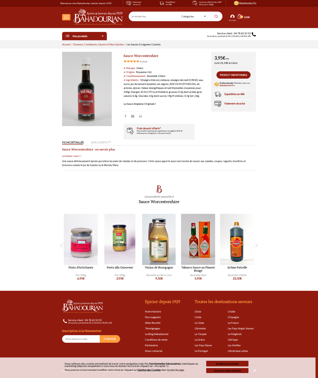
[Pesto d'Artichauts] (81, 239)
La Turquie (201, 333)
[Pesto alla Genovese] (120, 239)
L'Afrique (233, 339)
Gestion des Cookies (149, 370)
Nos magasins (153, 317)
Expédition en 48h (234, 93)
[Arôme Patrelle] (237, 239)
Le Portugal (201, 350)
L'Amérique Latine (238, 350)
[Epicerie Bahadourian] (98, 17)
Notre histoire (153, 311)
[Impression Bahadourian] (140, 116)
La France (233, 322)
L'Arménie (200, 328)
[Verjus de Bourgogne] (159, 239)
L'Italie (231, 311)
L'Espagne (233, 317)
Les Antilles (234, 345)
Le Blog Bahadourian (156, 333)
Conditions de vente (156, 339)
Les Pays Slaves (203, 345)
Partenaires (151, 345)
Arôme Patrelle (237, 267)
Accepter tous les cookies (227, 363)
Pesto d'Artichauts (81, 267)
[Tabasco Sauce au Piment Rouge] (198, 239)
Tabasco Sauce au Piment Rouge (198, 269)
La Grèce (200, 339)
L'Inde (198, 317)
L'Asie (198, 311)
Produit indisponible (233, 74)
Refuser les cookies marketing (227, 370)
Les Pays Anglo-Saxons (241, 328)
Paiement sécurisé (234, 103)
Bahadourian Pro (247, 2)
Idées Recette (152, 322)
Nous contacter (154, 350)
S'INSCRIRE (110, 338)
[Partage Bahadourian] (132, 116)
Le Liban (199, 322)
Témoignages (152, 328)
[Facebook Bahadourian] (125, 116)
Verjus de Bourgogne (159, 267)
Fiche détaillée (73, 142)
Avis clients (101, 142)
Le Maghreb (235, 333)
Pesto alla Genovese (120, 267)
